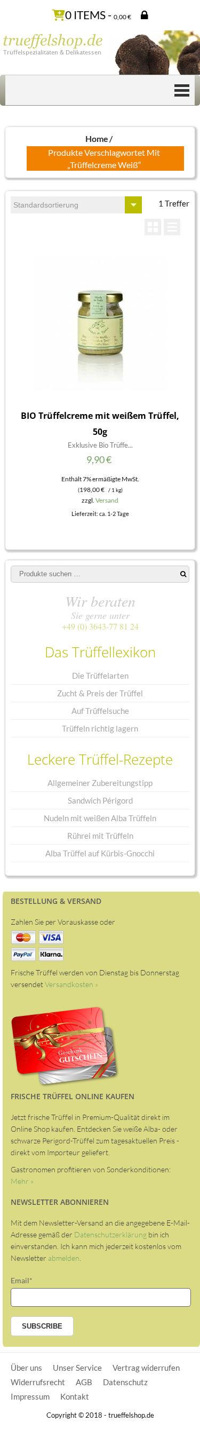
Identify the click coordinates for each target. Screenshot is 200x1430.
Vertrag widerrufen (146, 1367)
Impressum (30, 1396)
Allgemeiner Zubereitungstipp (100, 783)
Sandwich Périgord (100, 800)
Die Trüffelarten (100, 675)
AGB (84, 1382)
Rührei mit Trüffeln (100, 835)
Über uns (26, 1367)
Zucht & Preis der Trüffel (100, 693)
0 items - (98, 14)
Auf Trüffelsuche (100, 711)
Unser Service (77, 1367)
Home (96, 138)
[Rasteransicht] (153, 227)
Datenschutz (125, 1382)
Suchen (183, 574)
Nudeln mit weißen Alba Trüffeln (100, 818)
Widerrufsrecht (38, 1382)
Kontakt (74, 1396)
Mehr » (22, 1181)
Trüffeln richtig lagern (100, 728)
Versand (106, 500)
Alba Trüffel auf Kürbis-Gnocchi (100, 853)
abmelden (63, 1257)
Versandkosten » (71, 984)
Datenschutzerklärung (110, 1234)
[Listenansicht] (172, 227)
